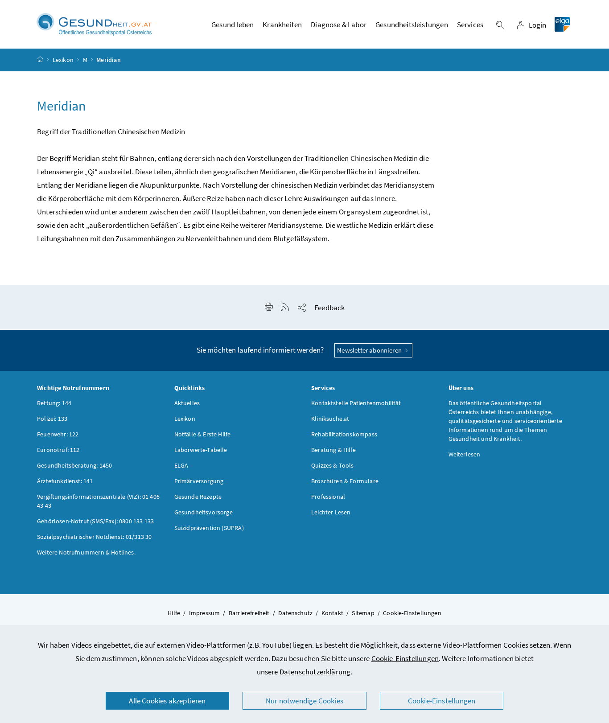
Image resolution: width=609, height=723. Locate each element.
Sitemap (363, 613)
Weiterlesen (465, 454)
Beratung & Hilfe (333, 450)
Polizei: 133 (52, 419)
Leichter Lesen (330, 512)
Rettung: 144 (54, 403)
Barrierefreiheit (249, 613)
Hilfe (174, 613)
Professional (328, 497)
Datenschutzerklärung (315, 672)
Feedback (329, 307)
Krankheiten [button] (282, 24)
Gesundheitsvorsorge (203, 512)
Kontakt (332, 613)
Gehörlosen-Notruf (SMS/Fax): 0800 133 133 (95, 521)
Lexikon (63, 60)
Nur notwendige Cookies (304, 701)
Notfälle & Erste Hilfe (202, 434)
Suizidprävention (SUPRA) (209, 528)
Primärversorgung (199, 481)
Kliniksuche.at (330, 419)
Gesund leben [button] (232, 24)
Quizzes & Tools (332, 465)
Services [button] (470, 24)
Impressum (204, 613)
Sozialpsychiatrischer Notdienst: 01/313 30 (94, 537)
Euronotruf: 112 (58, 450)
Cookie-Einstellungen (405, 658)
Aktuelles (187, 403)
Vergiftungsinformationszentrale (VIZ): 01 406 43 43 (98, 501)
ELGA (181, 465)
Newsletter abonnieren (370, 350)
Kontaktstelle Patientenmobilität (356, 403)
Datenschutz (295, 613)
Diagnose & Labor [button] (338, 24)
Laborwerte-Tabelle (200, 450)
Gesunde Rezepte (198, 497)
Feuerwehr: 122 (57, 434)
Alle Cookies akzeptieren (167, 701)
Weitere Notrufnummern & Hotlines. (86, 552)
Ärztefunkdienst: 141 (65, 481)
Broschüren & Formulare (345, 481)
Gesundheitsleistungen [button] (411, 24)
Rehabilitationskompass (344, 434)
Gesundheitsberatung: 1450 (74, 465)
